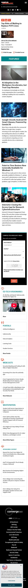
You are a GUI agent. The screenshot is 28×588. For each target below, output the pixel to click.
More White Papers (8, 440)
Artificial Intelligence (9, 329)
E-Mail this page (7, 52)
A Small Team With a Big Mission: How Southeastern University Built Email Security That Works (14, 389)
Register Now (5, 49)
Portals (7, 325)
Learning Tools (7, 343)
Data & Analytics (7, 339)
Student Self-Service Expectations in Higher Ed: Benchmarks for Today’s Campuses (13, 410)
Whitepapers (9, 405)
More (4, 316)
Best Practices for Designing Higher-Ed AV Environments (13, 471)
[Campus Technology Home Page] (7, 3)
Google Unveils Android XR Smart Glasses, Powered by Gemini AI (14, 122)
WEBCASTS (8, 362)
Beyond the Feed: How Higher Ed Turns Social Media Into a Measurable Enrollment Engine (13, 454)
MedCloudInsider (14, 540)
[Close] (21, 565)
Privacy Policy (16, 261)
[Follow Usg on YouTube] (17, 10)
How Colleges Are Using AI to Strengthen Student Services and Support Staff (12, 490)
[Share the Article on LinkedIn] (6, 20)
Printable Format (19, 52)
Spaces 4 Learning (14, 555)
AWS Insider (14, 527)
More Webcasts (7, 396)
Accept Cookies (11, 585)
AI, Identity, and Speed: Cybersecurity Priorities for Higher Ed (13, 296)
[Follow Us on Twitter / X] (10, 9)
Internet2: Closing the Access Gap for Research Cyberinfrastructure (13, 207)
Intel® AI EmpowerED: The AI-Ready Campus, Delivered (13, 463)
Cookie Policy (19, 577)
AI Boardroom (14, 522)
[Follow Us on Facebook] (15, 10)
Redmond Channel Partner (14, 550)
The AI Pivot (14, 563)
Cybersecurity (7, 334)
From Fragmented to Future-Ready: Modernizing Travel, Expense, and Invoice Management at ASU (13, 380)
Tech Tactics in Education (14, 560)
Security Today (14, 552)
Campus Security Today (14, 530)
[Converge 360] (14, 512)
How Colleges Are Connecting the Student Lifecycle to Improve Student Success (14, 480)
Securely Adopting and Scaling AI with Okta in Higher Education (14, 367)
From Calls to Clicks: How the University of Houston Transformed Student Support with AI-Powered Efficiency (13, 419)
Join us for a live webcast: (9, 40)
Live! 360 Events (14, 535)
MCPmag (14, 537)
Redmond (14, 547)
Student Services (8, 348)
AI (12, 13)
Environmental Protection (14, 532)
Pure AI (14, 545)
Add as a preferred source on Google (10, 6)
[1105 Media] (14, 518)
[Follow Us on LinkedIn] (8, 9)
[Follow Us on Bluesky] (13, 10)
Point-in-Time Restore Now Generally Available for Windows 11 (14, 167)
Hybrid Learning (19, 13)
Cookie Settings (11, 580)
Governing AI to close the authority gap (13, 373)
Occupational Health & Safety (14, 542)
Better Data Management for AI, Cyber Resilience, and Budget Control (14, 434)
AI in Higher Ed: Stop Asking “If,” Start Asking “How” (13, 427)
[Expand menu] (25, 3)
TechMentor (14, 557)
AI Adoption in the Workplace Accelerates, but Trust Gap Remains (14, 85)
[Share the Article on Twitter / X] (9, 20)
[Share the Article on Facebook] (3, 20)
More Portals (6, 353)
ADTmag (14, 524)
